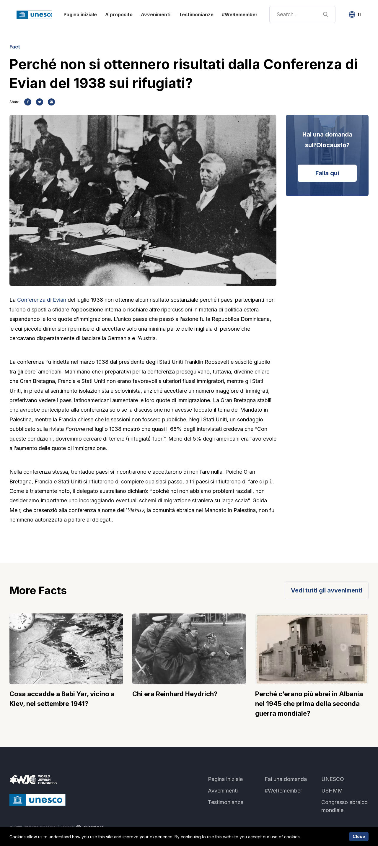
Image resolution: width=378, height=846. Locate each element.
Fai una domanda (286, 779)
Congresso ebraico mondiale (344, 806)
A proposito (119, 14)
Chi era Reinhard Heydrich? (174, 694)
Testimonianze (196, 14)
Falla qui (327, 173)
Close (359, 836)
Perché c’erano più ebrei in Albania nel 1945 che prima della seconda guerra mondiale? (309, 703)
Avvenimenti (155, 14)
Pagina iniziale (80, 14)
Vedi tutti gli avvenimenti (326, 590)
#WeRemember (240, 14)
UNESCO (332, 779)
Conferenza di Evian (41, 300)
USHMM (332, 790)
